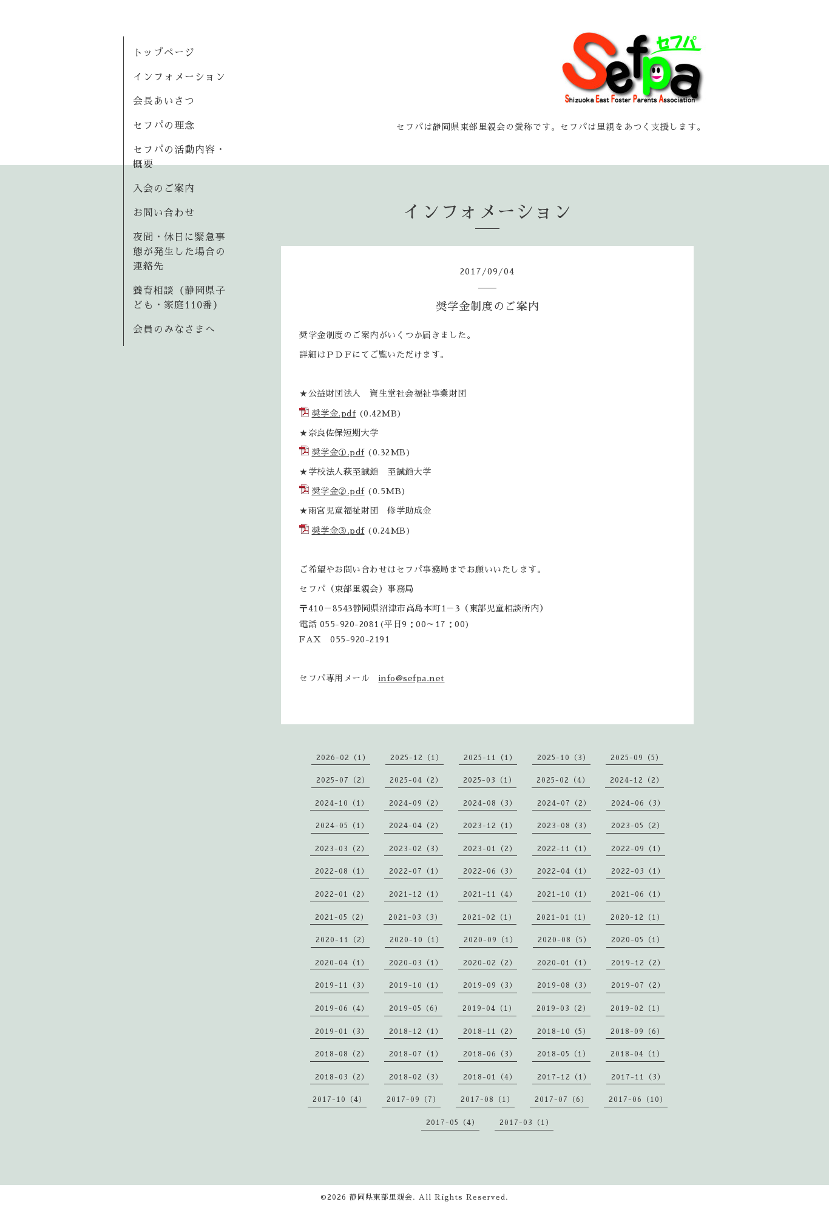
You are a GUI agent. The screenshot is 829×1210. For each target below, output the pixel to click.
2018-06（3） (490, 1054)
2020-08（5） (564, 939)
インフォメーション (179, 77)
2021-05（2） (341, 917)
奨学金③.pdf (338, 530)
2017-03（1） (526, 1122)
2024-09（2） (416, 803)
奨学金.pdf (334, 413)
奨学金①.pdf (338, 452)
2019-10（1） (416, 985)
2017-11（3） (638, 1077)
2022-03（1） (638, 871)
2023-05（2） (638, 825)
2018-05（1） (563, 1054)
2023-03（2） (342, 848)
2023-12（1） (490, 825)
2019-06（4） (342, 1008)
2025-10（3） (563, 757)
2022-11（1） (564, 848)
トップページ (164, 53)
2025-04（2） (416, 780)
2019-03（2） (563, 1008)
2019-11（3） (342, 985)
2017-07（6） (562, 1099)
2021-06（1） (638, 894)
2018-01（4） (490, 1077)
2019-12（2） (638, 963)
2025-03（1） (489, 780)
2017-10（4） (340, 1099)
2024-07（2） (564, 803)
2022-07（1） (416, 871)
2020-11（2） (343, 939)
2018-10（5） (563, 1031)
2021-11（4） (490, 894)
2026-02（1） (343, 757)
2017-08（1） (488, 1099)
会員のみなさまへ (174, 330)
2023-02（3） (416, 848)
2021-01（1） (563, 917)
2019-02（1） (638, 1008)
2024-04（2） (416, 825)
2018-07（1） (416, 1054)
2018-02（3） (416, 1077)
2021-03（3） (415, 917)
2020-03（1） (416, 963)
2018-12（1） (416, 1031)
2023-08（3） (564, 825)
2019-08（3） (564, 985)
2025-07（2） (343, 780)
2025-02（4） (563, 780)
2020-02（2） (490, 963)
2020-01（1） (564, 963)
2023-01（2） (490, 848)
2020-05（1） (638, 939)
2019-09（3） (490, 985)
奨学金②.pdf (338, 491)
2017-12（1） (564, 1077)
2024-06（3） (638, 803)
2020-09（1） (491, 939)
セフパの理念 (164, 126)
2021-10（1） (564, 894)
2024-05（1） (342, 825)
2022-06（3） (490, 871)
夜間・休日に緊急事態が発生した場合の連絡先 (179, 252)
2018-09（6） (638, 1031)
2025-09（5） (637, 757)
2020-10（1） (417, 939)
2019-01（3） (342, 1031)
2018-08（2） (342, 1054)
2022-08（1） (342, 871)
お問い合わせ (164, 213)
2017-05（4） (452, 1122)
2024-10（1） (342, 803)
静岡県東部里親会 (381, 1197)
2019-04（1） (489, 1008)
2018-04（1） (638, 1054)
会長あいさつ (164, 101)
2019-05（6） (415, 1008)
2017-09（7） (414, 1099)
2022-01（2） (342, 894)
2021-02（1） (489, 917)
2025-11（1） (490, 757)
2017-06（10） (638, 1099)
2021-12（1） (416, 894)
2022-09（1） (638, 848)
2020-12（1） (638, 917)
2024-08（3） (490, 803)
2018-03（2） (342, 1077)
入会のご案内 (164, 189)
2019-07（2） (638, 985)
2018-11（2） (490, 1031)
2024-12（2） (637, 780)
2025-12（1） (417, 757)
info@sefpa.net (412, 678)
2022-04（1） (564, 871)
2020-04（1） (342, 963)
